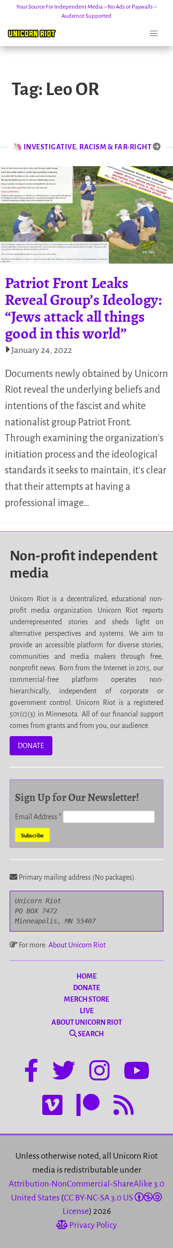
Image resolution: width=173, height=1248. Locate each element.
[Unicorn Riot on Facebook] (31, 1072)
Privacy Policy (92, 1225)
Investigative (50, 147)
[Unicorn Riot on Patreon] (88, 1106)
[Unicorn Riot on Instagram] (99, 1072)
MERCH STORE (86, 999)
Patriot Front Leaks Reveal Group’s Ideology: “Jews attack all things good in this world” (83, 308)
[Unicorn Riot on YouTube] (136, 1072)
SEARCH (90, 1034)
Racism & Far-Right (115, 147)
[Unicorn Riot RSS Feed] (123, 1106)
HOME (86, 976)
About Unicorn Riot (77, 945)
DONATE (31, 746)
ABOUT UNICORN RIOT (86, 1022)
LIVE (87, 1011)
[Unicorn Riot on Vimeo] (52, 1106)
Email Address (38, 817)
